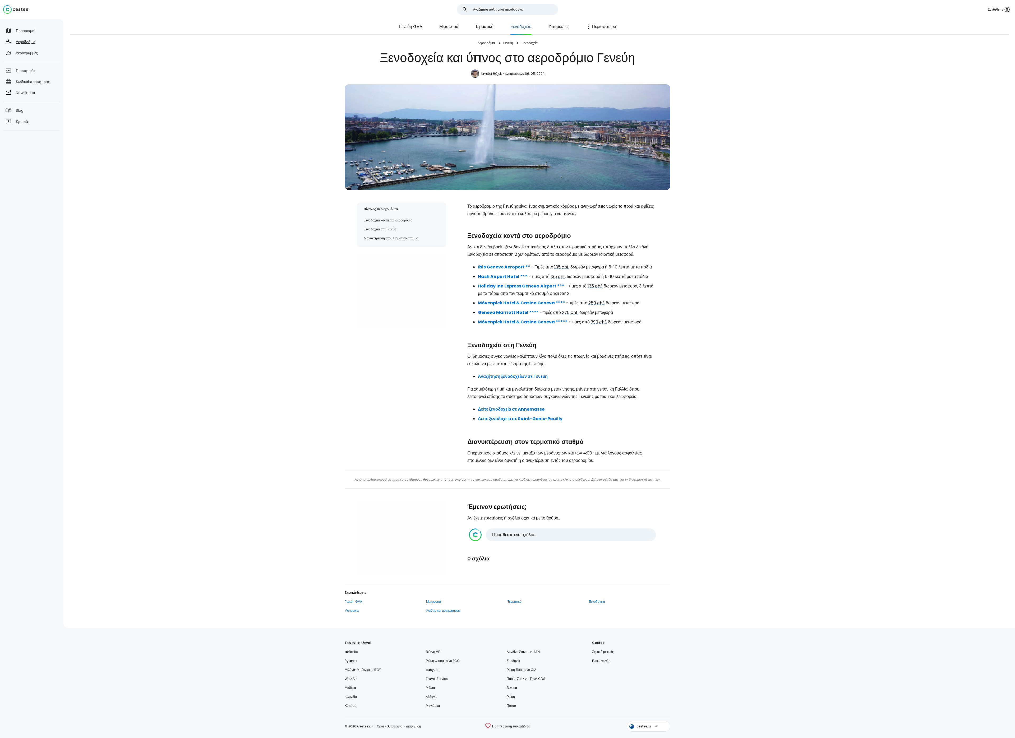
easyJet (432, 669)
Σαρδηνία (513, 660)
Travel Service (437, 678)
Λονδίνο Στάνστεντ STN (523, 651)
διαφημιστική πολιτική (644, 479)
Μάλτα (430, 687)
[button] (562, 534)
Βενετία (512, 687)
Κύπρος (350, 705)
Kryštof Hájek (491, 73)
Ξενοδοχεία (521, 27)
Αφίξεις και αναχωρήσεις (443, 610)
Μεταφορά (448, 27)
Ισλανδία (351, 696)
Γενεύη (508, 43)
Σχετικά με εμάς (603, 651)
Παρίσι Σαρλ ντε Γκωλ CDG (526, 678)
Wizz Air (351, 678)
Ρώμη (511, 696)
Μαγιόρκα (433, 705)
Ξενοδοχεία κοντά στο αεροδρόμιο (388, 220)
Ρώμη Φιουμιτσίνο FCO (442, 660)
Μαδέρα (350, 687)
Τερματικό (484, 27)
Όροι (380, 726)
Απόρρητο (394, 726)
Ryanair (351, 660)
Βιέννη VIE (433, 651)
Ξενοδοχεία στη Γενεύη (380, 229)
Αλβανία (431, 696)
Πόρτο (511, 705)
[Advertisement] (401, 290)
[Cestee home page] (15, 9)
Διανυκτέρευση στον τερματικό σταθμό (391, 238)
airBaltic (351, 651)
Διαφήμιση (413, 726)
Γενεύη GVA (410, 27)
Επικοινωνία (601, 660)
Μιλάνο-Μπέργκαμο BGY (363, 669)
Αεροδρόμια (486, 43)
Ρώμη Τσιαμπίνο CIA (521, 669)
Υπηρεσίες (558, 27)
